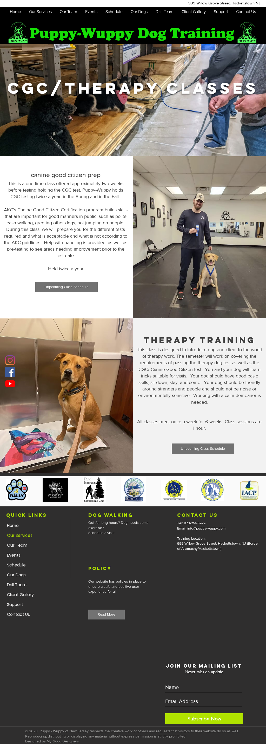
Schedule (16, 565)
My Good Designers (63, 741)
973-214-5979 (195, 523)
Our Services (19, 535)
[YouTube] (10, 384)
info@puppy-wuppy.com (206, 528)
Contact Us (18, 614)
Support (15, 605)
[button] (40, 11)
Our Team (17, 545)
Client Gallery (20, 595)
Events (14, 555)
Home (13, 525)
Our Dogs (16, 575)
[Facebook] (10, 372)
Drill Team (16, 585)
